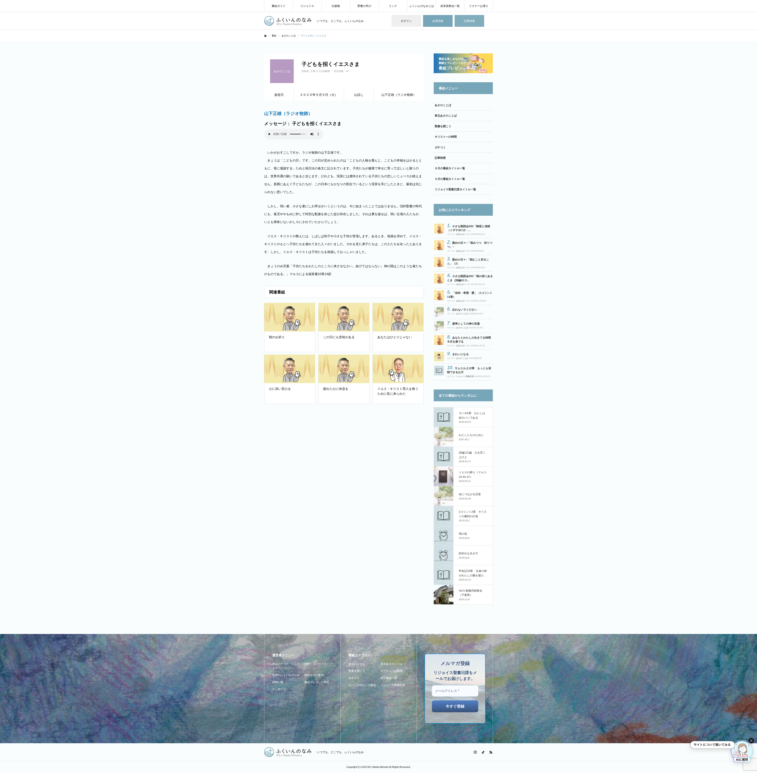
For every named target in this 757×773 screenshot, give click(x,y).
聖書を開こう (443, 126)
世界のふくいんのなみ (286, 675)
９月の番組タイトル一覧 (450, 178)
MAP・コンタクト (315, 663)
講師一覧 (277, 682)
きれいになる (460, 354)
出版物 (336, 5)
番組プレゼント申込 (316, 682)
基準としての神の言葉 (466, 323)
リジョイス (307, 5)
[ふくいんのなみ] (288, 21)
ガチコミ (440, 147)
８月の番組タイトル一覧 (450, 168)
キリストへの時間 (446, 136)
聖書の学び (364, 5)
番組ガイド (278, 5)
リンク (393, 5)
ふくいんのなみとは (421, 5)
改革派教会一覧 (450, 5)
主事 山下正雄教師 (320, 71)
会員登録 (437, 20)
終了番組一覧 (388, 678)
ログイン (406, 20)
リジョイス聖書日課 (465, 376)
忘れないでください (464, 309)
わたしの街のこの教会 (362, 685)
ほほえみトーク (463, 234)
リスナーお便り (478, 5)
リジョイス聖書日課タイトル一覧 (455, 189)
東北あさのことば (446, 115)
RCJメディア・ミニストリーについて (286, 665)
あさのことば (443, 105)
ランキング (279, 689)
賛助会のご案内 (314, 675)
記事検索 (469, 20)
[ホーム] (265, 36)
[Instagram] (475, 752)
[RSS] (491, 752)
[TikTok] (483, 752)
